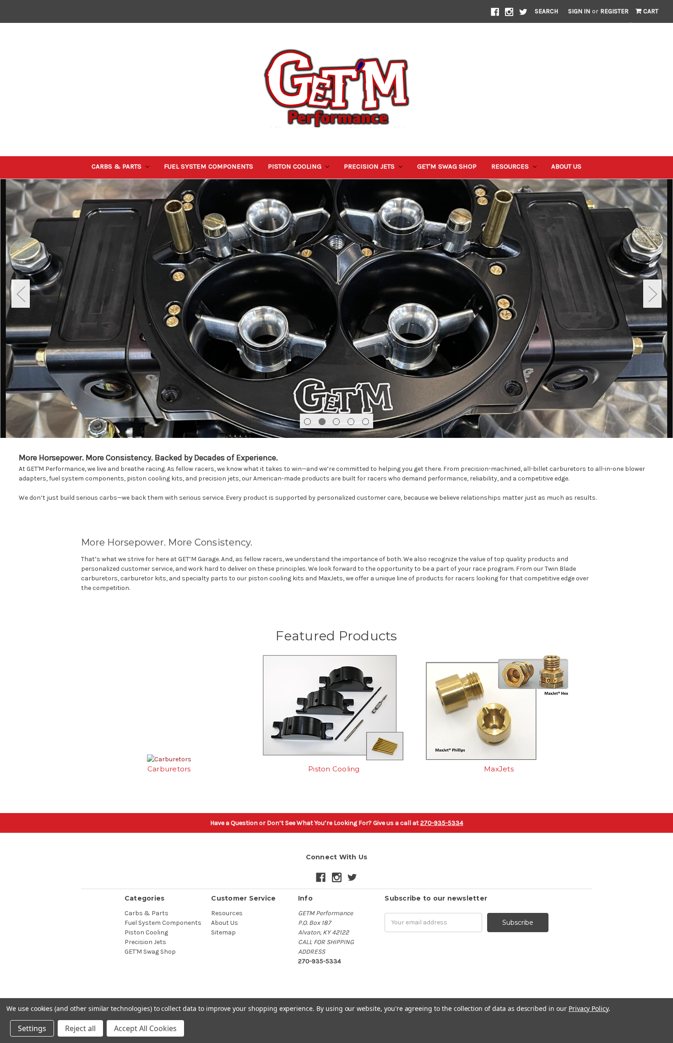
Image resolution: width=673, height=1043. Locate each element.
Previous (20, 294)
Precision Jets (370, 166)
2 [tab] (322, 421)
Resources (511, 166)
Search (546, 11)
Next (652, 294)
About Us (566, 166)
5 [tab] (365, 421)
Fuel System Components (208, 166)
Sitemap (223, 932)
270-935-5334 (441, 823)
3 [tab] (336, 421)
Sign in (579, 11)
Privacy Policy (588, 1008)
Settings (32, 1028)
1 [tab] (307, 421)
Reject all (80, 1028)
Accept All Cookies (145, 1028)
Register (614, 11)
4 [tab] (350, 421)
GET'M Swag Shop (447, 166)
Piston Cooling (295, 166)
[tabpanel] (336, 300)
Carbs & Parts (117, 166)
